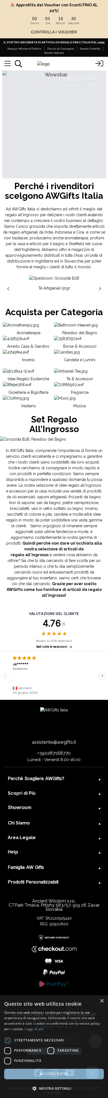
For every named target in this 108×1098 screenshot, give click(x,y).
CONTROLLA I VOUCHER (54, 32)
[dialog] (54, 1046)
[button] (54, 1088)
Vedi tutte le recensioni (51, 647)
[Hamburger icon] (7, 64)
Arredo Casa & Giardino (28, 346)
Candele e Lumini (79, 360)
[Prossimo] (102, 675)
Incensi (28, 360)
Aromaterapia (28, 333)
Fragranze (80, 392)
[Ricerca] (18, 63)
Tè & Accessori (79, 379)
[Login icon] (99, 64)
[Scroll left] (8, 289)
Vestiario (28, 406)
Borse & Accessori (79, 346)
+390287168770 (54, 753)
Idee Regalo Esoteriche (28, 379)
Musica (79, 406)
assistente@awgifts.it (54, 742)
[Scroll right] (100, 289)
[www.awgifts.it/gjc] (54, 124)
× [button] (102, 1001)
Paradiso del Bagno (79, 333)
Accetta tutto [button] (54, 1074)
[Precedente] (6, 675)
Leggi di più (34, 1029)
